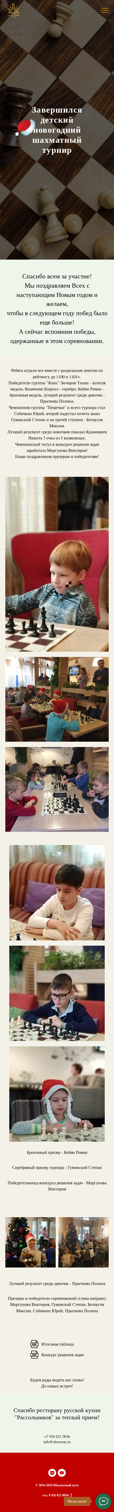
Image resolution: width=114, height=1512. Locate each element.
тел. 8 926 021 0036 (55, 1495)
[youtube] (62, 1473)
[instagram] (52, 1473)
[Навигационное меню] (105, 10)
